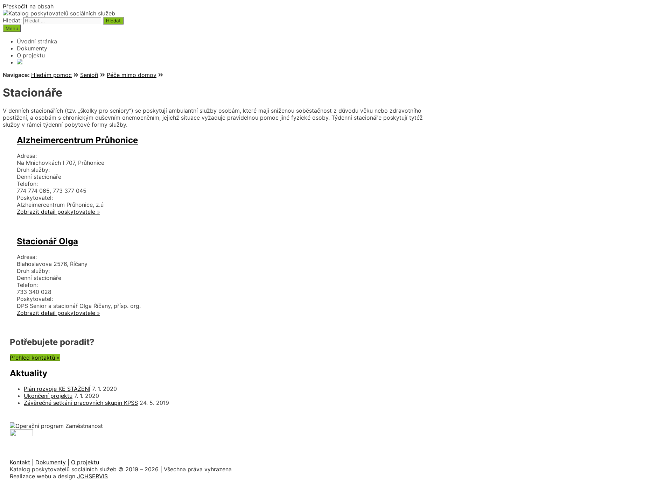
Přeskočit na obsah (28, 6)
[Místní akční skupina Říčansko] (19, 62)
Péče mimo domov (131, 74)
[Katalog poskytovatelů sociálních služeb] (59, 13)
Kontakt (20, 462)
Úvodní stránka (37, 41)
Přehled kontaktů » (35, 357)
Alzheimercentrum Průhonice (77, 140)
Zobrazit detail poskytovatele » (58, 211)
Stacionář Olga (47, 241)
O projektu (31, 55)
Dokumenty (32, 48)
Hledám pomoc (51, 74)
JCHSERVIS (92, 476)
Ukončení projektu (48, 395)
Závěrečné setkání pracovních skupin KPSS (81, 402)
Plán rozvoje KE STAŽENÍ (57, 388)
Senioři (89, 74)
